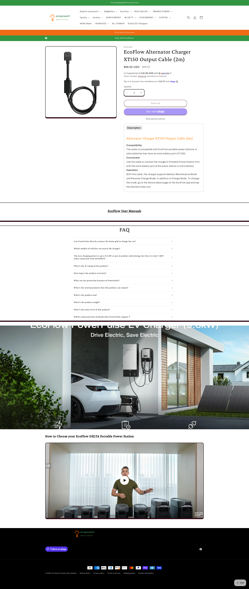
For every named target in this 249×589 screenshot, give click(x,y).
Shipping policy (129, 573)
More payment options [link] (155, 119)
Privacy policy (98, 573)
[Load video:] (124, 480)
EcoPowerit (56, 573)
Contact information (145, 573)
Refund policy (85, 573)
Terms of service (113, 573)
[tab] (134, 127)
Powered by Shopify (69, 573)
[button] (90, 11)
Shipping (142, 76)
